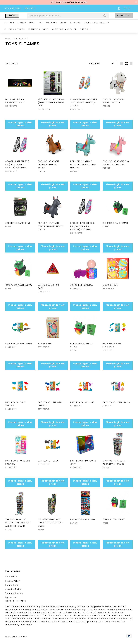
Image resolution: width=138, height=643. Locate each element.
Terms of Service (14, 593)
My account (11, 597)
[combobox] (68, 15)
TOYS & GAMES (26, 22)
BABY (63, 22)
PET (40, 22)
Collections (20, 38)
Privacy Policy (12, 581)
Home (8, 38)
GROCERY (51, 22)
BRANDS (29, 8)
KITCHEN (9, 22)
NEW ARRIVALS (13, 8)
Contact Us (124, 15)
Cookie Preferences (15, 601)
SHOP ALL (85, 29)
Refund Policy (12, 585)
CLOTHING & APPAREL (64, 29)
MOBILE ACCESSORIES (97, 22)
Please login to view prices (20, 124)
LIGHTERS (75, 22)
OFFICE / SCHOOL (15, 29)
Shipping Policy (13, 589)
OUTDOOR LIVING (38, 29)
